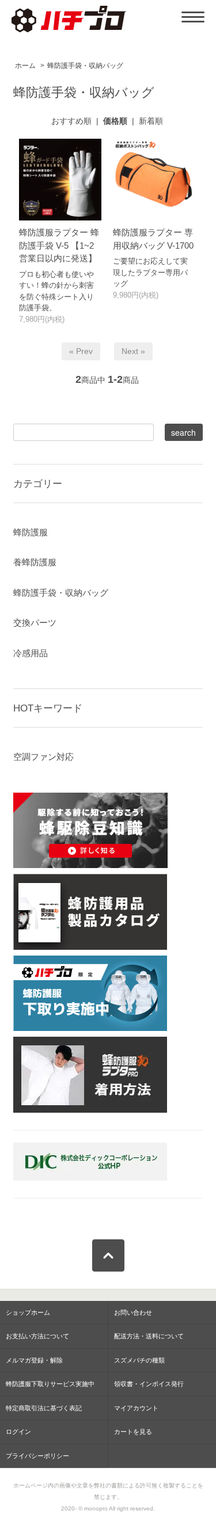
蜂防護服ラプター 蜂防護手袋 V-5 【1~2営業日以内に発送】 (59, 245)
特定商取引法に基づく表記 (44, 1408)
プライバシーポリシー (37, 1455)
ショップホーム (28, 1312)
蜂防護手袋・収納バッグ (85, 66)
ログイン (18, 1431)
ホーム (25, 66)
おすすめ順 (71, 120)
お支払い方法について (37, 1336)
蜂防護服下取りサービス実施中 (50, 1383)
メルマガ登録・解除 (34, 1360)
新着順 (151, 120)
